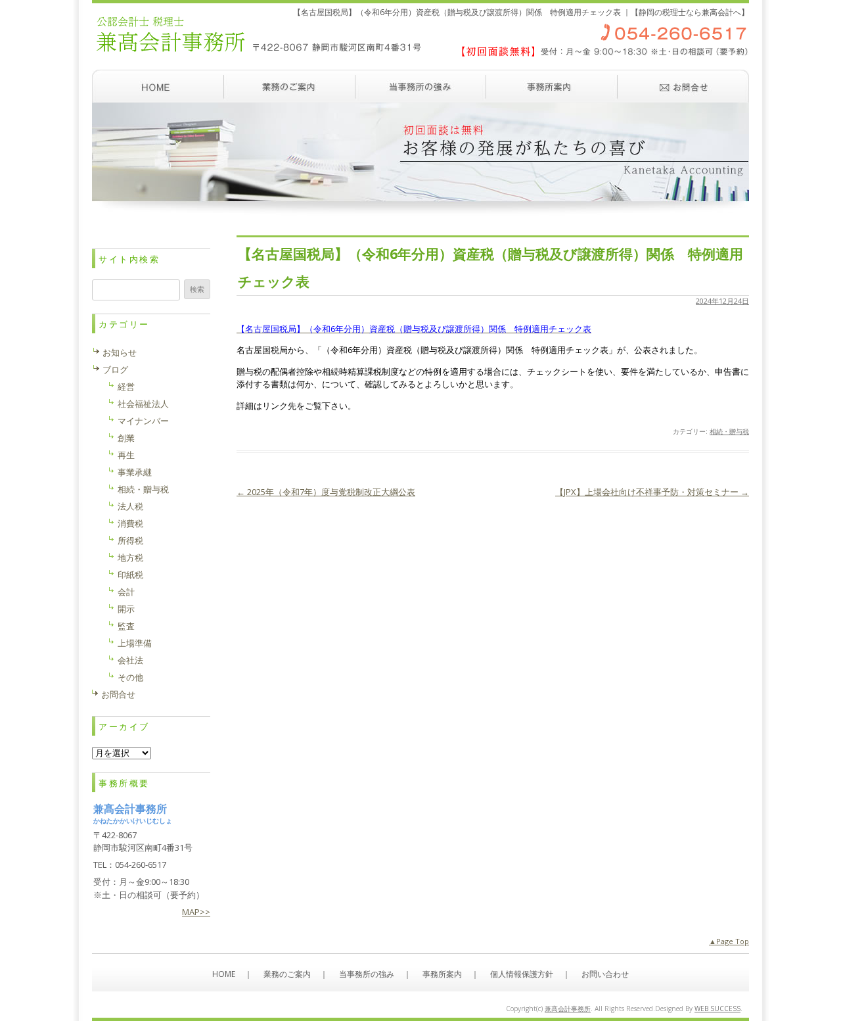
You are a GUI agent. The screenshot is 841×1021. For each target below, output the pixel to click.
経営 (126, 386)
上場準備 (135, 643)
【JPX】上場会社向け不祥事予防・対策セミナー (652, 492)
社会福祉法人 (143, 404)
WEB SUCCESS (717, 1008)
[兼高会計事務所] (420, 62)
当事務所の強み (420, 86)
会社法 (130, 660)
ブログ (115, 369)
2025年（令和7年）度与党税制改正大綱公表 (326, 492)
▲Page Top (729, 941)
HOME (223, 974)
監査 (126, 626)
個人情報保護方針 (521, 974)
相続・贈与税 (729, 431)
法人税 (130, 506)
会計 (126, 592)
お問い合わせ (683, 86)
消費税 (130, 523)
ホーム (157, 86)
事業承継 (135, 472)
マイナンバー (143, 421)
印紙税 (130, 575)
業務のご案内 (289, 86)
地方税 (130, 557)
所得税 (130, 540)
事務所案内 (552, 86)
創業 (126, 438)
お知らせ (119, 352)
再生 (126, 455)
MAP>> (196, 912)
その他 (130, 677)
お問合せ (118, 694)
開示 (126, 609)
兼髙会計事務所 (568, 1008)
